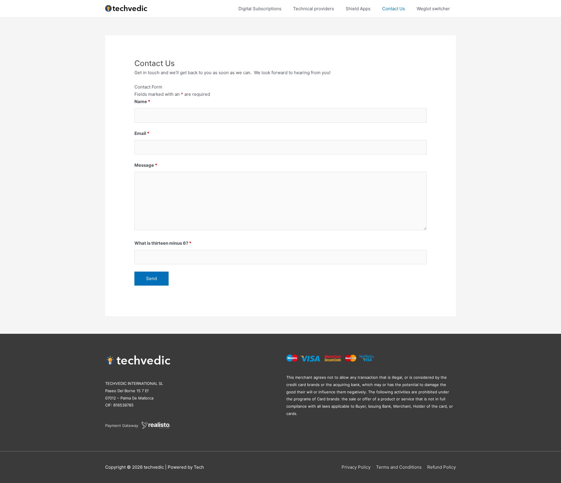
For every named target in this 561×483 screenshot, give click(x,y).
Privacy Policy (356, 467)
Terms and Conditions (399, 467)
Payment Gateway (123, 425)
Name (142, 101)
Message (145, 165)
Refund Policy (441, 467)
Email (141, 133)
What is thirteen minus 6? (162, 243)
